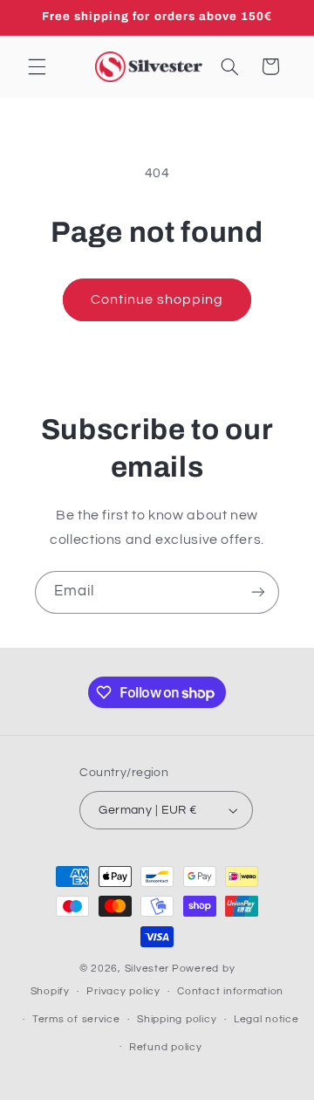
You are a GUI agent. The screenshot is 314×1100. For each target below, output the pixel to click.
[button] (37, 66)
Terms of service (76, 1019)
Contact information (230, 991)
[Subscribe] (258, 592)
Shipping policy (176, 1019)
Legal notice (266, 1019)
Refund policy (165, 1047)
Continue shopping (157, 299)
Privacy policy (123, 991)
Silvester (147, 968)
